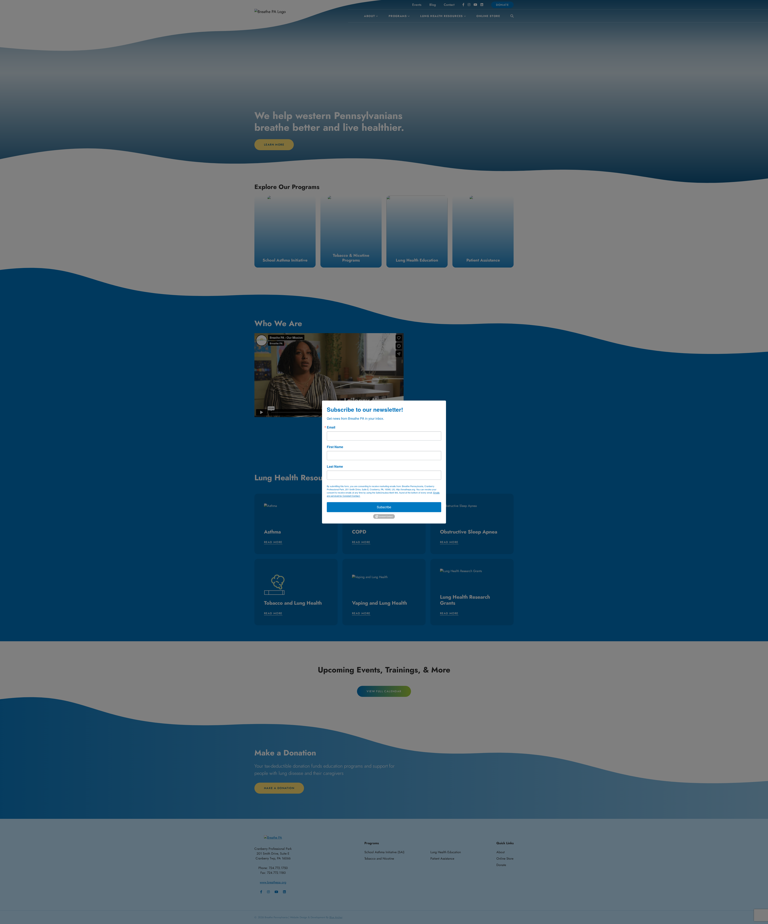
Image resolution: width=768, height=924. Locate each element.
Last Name (335, 466)
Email (331, 427)
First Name (335, 447)
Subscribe (384, 507)
